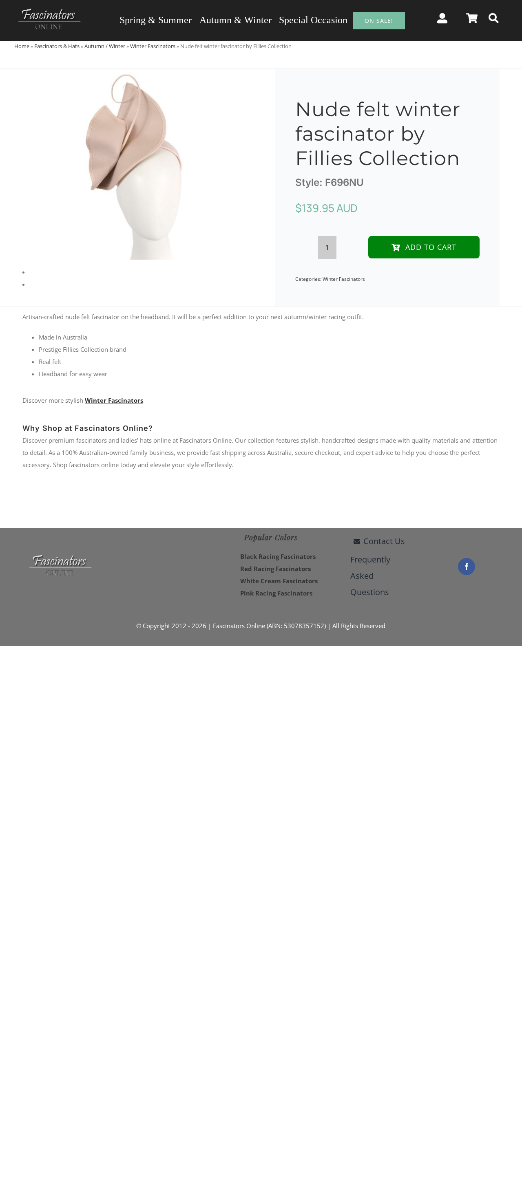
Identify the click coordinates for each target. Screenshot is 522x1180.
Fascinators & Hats (57, 46)
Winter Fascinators (152, 46)
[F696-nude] (132, 164)
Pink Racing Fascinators (276, 593)
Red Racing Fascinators (275, 569)
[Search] (494, 18)
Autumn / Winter (104, 46)
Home (21, 46)
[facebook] (466, 566)
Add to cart (430, 247)
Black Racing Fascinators (278, 556)
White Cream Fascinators (279, 581)
